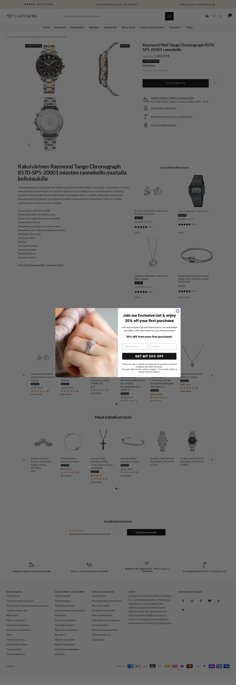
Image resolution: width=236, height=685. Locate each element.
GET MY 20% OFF (149, 356)
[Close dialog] (177, 311)
